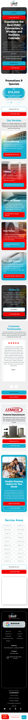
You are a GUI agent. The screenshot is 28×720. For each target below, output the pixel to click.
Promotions (20, 638)
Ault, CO (20, 549)
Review (8, 641)
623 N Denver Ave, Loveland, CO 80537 (14, 647)
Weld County (7, 529)
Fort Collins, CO (7, 525)
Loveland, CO (7, 561)
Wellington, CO (7, 545)
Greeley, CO (20, 557)
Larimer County (20, 529)
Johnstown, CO (20, 553)
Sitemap (14, 706)
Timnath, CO (20, 537)
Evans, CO (7, 557)
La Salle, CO (7, 533)
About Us (8, 631)
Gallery (20, 636)
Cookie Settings (14, 700)
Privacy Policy (14, 695)
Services (19, 633)
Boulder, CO (20, 525)
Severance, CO (20, 541)
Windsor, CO (21, 561)
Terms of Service (14, 698)
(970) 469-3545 (14, 653)
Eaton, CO (7, 541)
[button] (24, 717)
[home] (14, 3)
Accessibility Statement (14, 703)
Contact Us (8, 633)
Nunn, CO (20, 533)
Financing (8, 636)
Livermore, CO (7, 537)
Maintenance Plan (8, 638)
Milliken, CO (20, 545)
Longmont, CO (7, 553)
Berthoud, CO (7, 549)
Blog (20, 631)
